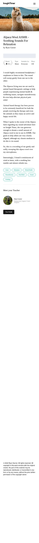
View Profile (8, 212)
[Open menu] (34, 3)
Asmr (7, 170)
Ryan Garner (11, 47)
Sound (31, 174)
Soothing (8, 179)
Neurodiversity (9, 174)
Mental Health (28, 170)
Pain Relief (21, 174)
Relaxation (17, 170)
